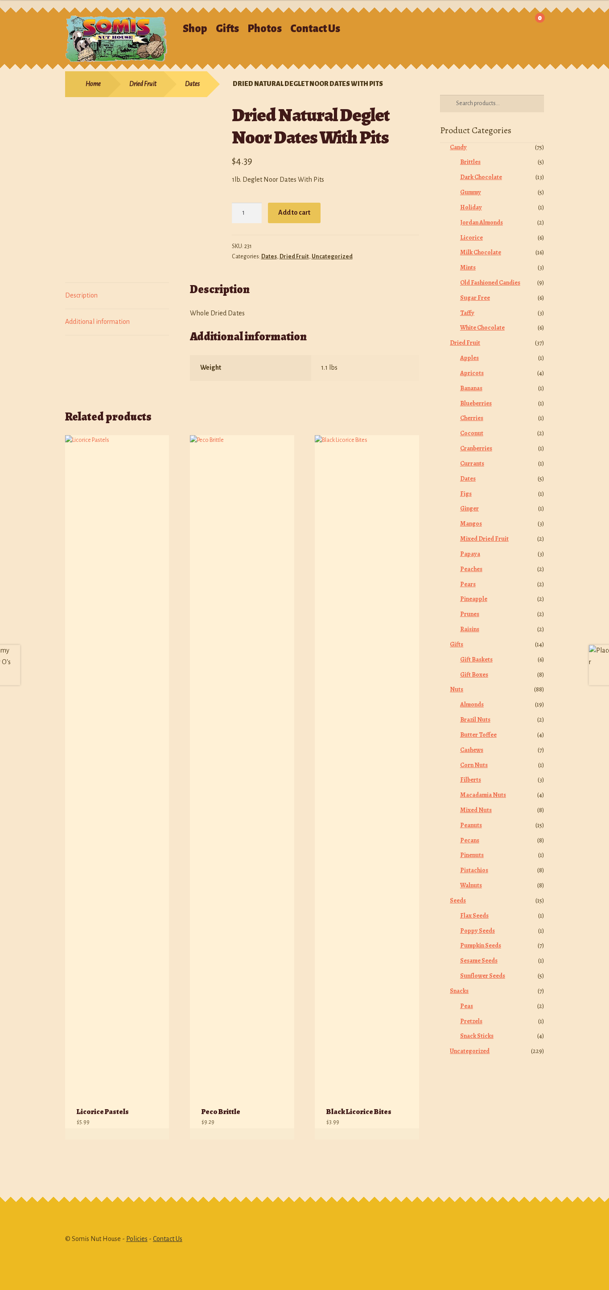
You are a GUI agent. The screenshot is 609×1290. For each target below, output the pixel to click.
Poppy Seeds (477, 931)
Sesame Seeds (479, 960)
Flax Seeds (474, 915)
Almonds (472, 704)
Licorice (471, 237)
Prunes (469, 614)
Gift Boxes (474, 674)
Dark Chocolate (481, 177)
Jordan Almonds (481, 222)
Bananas (471, 388)
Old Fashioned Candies (490, 282)
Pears (468, 584)
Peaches (471, 569)
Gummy (470, 192)
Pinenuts (472, 855)
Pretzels (471, 1021)
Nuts (456, 689)
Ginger (469, 508)
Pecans (469, 840)
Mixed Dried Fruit (484, 539)
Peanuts (471, 825)
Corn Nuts (474, 765)
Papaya (470, 554)
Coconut (471, 433)
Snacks (459, 991)
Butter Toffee (478, 735)
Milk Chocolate (480, 252)
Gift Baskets (476, 659)
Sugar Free (475, 298)
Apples (469, 358)
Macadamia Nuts (483, 795)
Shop (195, 28)
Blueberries (476, 403)
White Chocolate (482, 327)
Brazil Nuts (475, 719)
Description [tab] (81, 295)
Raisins (469, 629)
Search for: (429, 24)
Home (93, 83)
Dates (192, 83)
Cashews (471, 750)
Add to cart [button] (153, 1134)
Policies (137, 1238)
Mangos (471, 523)
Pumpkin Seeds (480, 945)
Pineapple (473, 599)
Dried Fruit (142, 83)
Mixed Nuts (476, 810)
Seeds (458, 900)
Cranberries (476, 448)
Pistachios (474, 870)
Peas (466, 1006)
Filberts (470, 780)
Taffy (467, 313)
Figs (466, 494)
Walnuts (471, 885)
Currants (472, 463)
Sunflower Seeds (482, 976)
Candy (458, 147)
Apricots (472, 373)
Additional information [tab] (97, 321)
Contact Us (315, 28)
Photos (264, 28)
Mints (468, 267)
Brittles (470, 162)
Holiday (471, 207)
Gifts (227, 28)
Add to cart (294, 212)
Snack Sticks (477, 1036)
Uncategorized (332, 256)
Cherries (471, 418)
